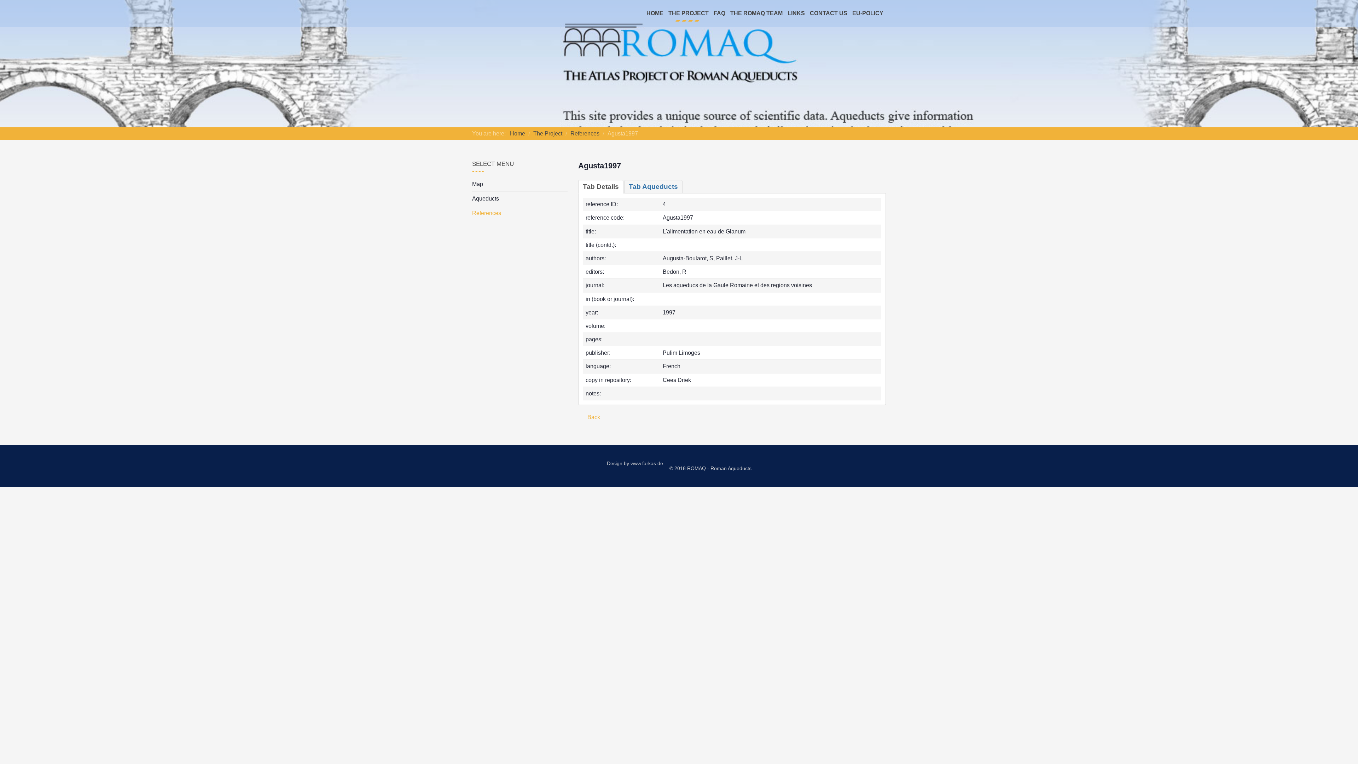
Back (593, 417)
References (486, 213)
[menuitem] (655, 13)
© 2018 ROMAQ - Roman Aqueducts (710, 468)
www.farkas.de (647, 463)
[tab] (600, 186)
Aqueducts (485, 199)
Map (477, 184)
